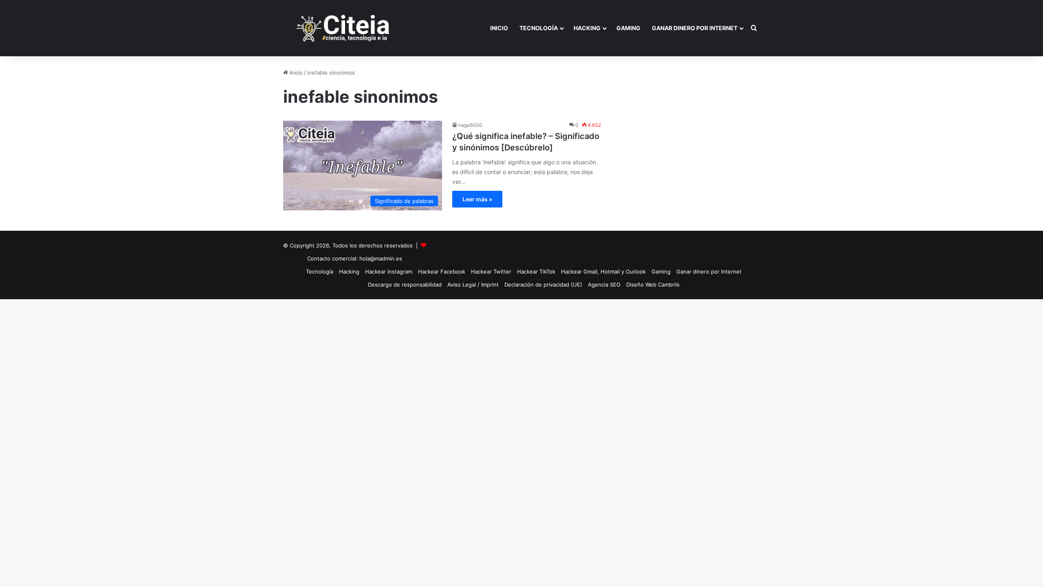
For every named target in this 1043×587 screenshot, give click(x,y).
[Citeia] (344, 28)
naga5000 (470, 125)
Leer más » (477, 199)
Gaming (628, 27)
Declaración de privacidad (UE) (543, 284)
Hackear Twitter (491, 271)
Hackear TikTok (536, 271)
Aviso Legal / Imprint (473, 284)
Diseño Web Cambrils (653, 284)
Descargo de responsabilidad (405, 284)
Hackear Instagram (388, 271)
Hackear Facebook (441, 271)
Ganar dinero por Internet (694, 27)
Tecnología (538, 27)
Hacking (587, 27)
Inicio (499, 27)
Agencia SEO (604, 284)
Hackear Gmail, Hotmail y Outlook (603, 271)
